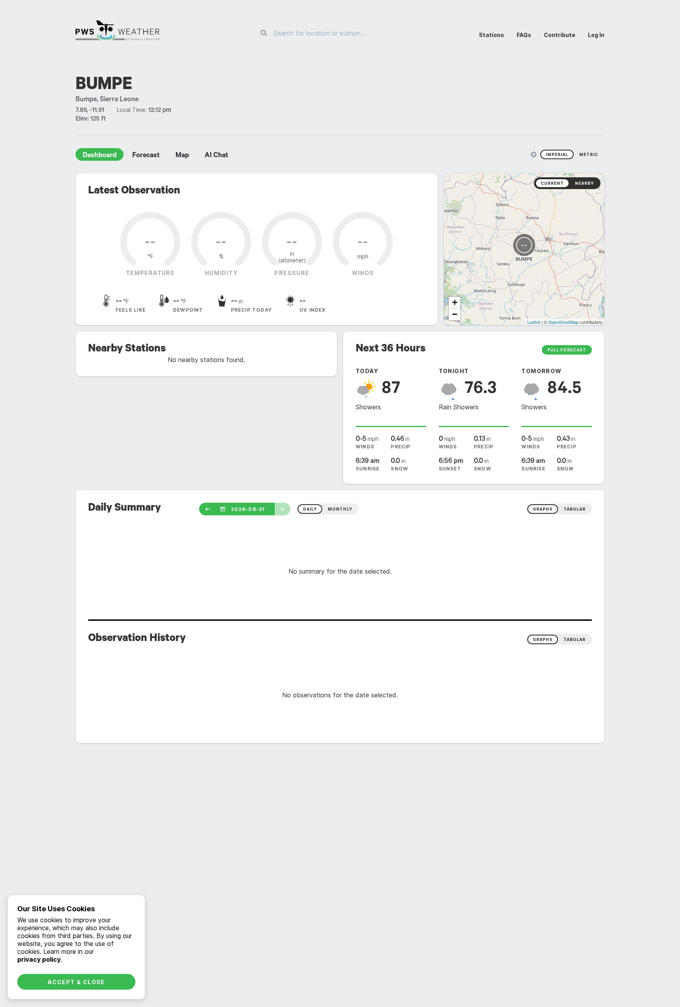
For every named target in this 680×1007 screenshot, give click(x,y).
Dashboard (99, 156)
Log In (596, 35)
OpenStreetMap (563, 322)
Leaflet (533, 322)
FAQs (524, 35)
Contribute (559, 35)
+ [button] (454, 302)
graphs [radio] (542, 509)
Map (182, 156)
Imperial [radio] (557, 154)
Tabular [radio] (575, 639)
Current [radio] (552, 183)
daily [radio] (310, 509)
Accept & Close (76, 982)
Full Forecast (566, 349)
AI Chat (216, 156)
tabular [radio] (575, 509)
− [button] (454, 314)
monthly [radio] (340, 509)
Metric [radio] (588, 154)
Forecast (146, 156)
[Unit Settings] (534, 154)
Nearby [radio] (584, 183)
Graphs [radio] (542, 639)
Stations (491, 35)
